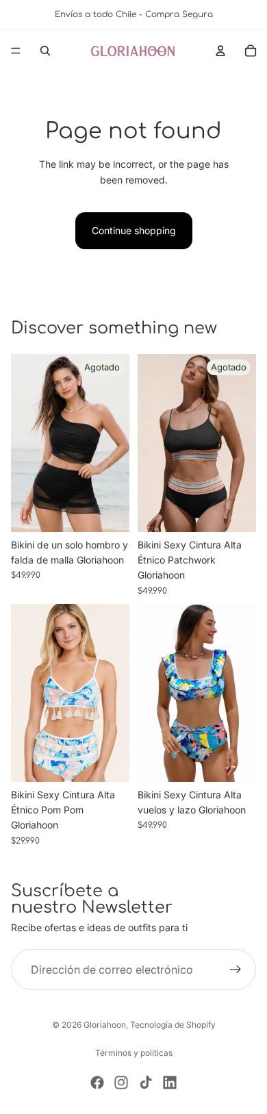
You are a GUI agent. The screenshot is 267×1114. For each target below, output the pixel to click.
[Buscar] (45, 51)
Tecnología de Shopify (173, 1025)
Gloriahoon (105, 1025)
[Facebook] (97, 1082)
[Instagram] (121, 1082)
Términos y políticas (134, 1053)
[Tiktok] (146, 1082)
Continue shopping (134, 230)
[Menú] (15, 50)
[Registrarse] (235, 969)
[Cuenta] (220, 51)
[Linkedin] (170, 1082)
